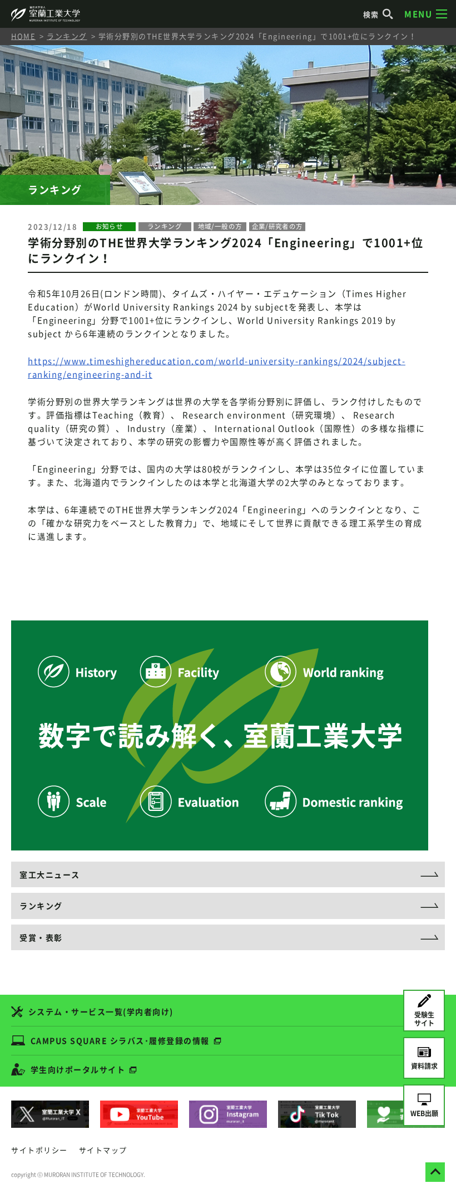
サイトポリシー (39, 1150)
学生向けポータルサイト (78, 1069)
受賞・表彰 (41, 937)
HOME (23, 36)
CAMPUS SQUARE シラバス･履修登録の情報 (120, 1040)
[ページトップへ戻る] (435, 1172)
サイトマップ (103, 1150)
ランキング (67, 36)
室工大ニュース (49, 874)
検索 (371, 14)
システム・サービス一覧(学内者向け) (101, 1011)
